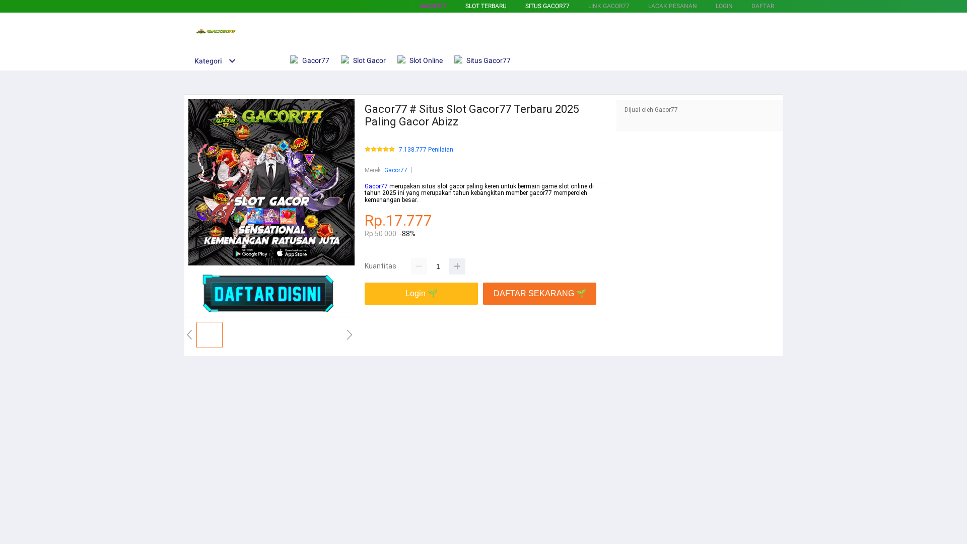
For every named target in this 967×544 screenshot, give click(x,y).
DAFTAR (762, 6)
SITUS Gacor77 (547, 6)
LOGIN (724, 6)
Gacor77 (433, 6)
